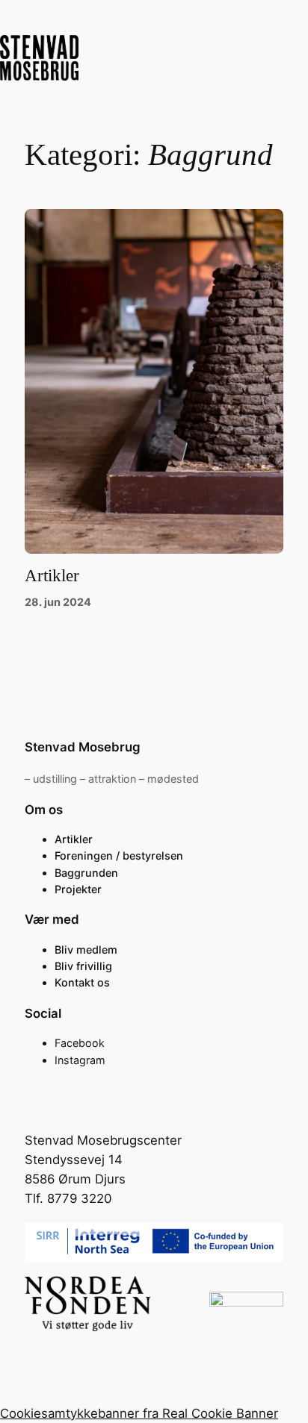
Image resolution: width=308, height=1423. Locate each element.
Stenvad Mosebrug (83, 746)
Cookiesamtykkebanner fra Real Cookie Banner (139, 1413)
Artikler (52, 575)
